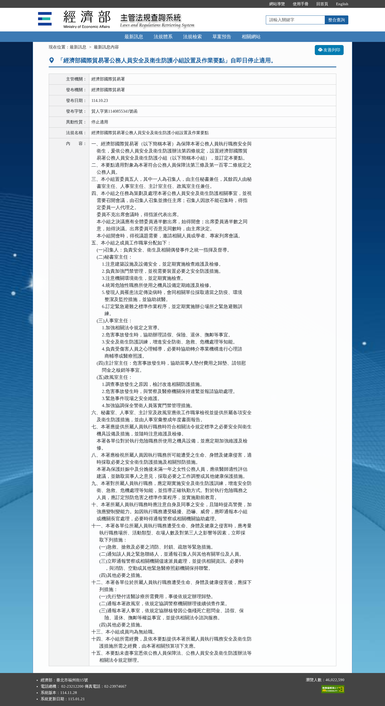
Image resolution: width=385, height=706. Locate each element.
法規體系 (163, 36)
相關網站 (251, 36)
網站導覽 (277, 4)
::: (259, 4)
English (342, 4)
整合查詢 (336, 20)
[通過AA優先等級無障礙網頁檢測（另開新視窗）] (332, 688)
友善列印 (331, 50)
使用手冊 (301, 4)
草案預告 (221, 36)
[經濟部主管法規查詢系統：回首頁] (75, 11)
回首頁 (322, 4)
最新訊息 (133, 36)
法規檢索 (192, 36)
